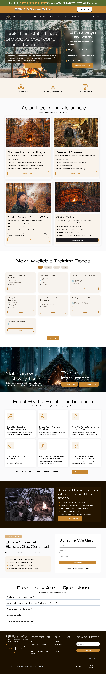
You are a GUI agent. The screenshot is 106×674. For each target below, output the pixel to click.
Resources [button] (82, 17)
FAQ (56, 648)
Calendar (57, 641)
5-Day (56, 267)
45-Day (64, 267)
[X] (86, 658)
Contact (57, 651)
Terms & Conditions (91, 666)
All (40, 267)
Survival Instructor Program (39, 641)
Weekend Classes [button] (50, 17)
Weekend (48, 267)
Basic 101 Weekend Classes (39, 648)
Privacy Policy (78, 666)
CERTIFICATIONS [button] (68, 17)
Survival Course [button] (34, 17)
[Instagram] (90, 658)
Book (21, 289)
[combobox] (77, 556)
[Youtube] (94, 658)
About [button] (22, 17)
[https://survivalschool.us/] (8, 17)
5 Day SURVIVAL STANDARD (39, 645)
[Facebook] (81, 658)
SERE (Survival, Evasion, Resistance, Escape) (41, 652)
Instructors (58, 645)
